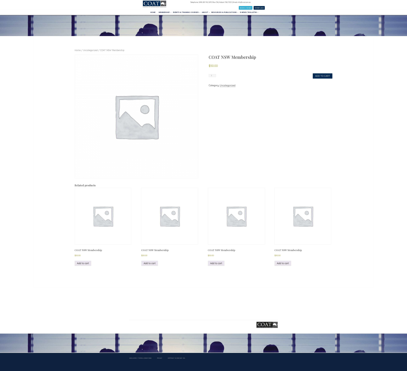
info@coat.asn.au (244, 2)
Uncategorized (90, 50)
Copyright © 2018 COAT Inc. (176, 358)
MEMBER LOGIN (259, 8)
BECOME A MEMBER (245, 8)
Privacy (159, 358)
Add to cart (322, 75)
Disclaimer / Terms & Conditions (140, 358)
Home (78, 50)
